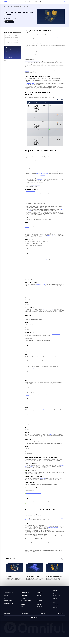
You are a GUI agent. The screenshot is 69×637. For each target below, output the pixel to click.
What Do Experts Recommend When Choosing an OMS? (14, 40)
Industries (38, 598)
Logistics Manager (24, 595)
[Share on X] (4, 61)
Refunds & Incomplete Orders (26, 600)
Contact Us (55, 590)
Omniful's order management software (47, 201)
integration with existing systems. (33, 540)
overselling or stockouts (35, 185)
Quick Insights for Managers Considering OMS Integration (15, 32)
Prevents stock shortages (30, 191)
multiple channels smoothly (53, 527)
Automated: (43, 175)
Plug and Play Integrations (8, 603)
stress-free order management (42, 173)
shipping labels (39, 179)
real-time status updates (55, 37)
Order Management (7, 590)
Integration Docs (40, 601)
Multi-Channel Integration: (31, 83)
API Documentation (40, 606)
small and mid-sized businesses (41, 284)
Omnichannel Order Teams (25, 590)
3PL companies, (51, 434)
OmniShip (6, 595)
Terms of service (56, 604)
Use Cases (39, 597)
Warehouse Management (8, 592)
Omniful (26, 160)
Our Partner (55, 598)
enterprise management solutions (42, 259)
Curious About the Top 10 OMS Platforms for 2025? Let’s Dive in (15, 39)
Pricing (54, 596)
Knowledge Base (39, 592)
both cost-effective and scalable (40, 505)
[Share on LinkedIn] (6, 61)
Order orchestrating (30, 368)
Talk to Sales (9, 57)
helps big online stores (45, 409)
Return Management (7, 598)
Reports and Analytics (8, 600)
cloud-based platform (56, 334)
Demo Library (39, 595)
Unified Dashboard (24, 598)
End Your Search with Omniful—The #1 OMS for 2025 (13, 42)
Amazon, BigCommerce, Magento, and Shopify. (49, 384)
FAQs (6, 44)
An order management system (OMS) (32, 61)
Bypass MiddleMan (24, 597)
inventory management (47, 360)
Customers (55, 600)
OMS (11, 6)
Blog (8, 6)
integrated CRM (42, 478)
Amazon (22, 606)
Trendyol (22, 607)
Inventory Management (8, 597)
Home (5, 6)
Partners (54, 593)
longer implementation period (52, 235)
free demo (27, 227)
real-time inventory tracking (33, 270)
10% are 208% (43, 51)
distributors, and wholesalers (48, 309)
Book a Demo (61, 1)
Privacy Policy (55, 607)
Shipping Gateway (7, 601)
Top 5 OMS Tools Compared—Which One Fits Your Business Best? (15, 37)
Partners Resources (56, 595)
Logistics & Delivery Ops (25, 592)
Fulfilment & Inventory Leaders (26, 601)
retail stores (52, 169)
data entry (39, 177)
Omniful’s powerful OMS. (54, 226)
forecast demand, (28, 514)
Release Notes (39, 600)
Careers (54, 592)
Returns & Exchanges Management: (33, 493)
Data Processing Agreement (58, 605)
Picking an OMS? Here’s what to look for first (12, 35)
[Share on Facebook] (7, 61)
